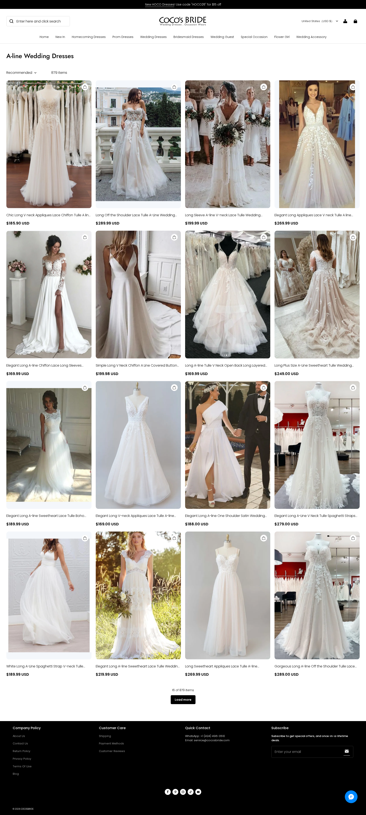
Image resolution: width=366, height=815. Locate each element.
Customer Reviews (112, 751)
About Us (19, 736)
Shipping (105, 736)
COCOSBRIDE (27, 809)
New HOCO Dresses (159, 4)
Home (44, 37)
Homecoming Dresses (89, 37)
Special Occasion (254, 37)
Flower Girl (282, 37)
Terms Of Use (22, 766)
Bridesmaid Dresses (188, 37)
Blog (16, 774)
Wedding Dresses (153, 37)
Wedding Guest (222, 37)
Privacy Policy (22, 759)
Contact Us (20, 743)
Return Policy (21, 751)
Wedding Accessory (311, 37)
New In (60, 37)
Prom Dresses (122, 37)
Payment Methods (111, 743)
